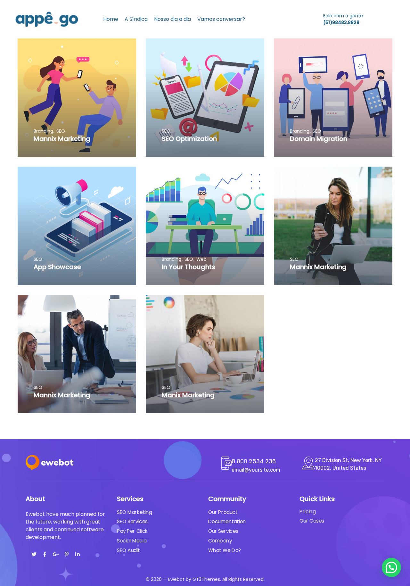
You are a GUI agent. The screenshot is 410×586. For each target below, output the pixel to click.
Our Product (222, 512)
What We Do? (224, 550)
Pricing (307, 511)
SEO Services (132, 521)
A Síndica (136, 19)
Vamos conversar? (221, 19)
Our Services (223, 531)
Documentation (227, 521)
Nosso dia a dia (172, 19)
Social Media (131, 540)
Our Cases (311, 520)
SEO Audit (128, 550)
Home (110, 19)
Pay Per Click (132, 531)
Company (220, 540)
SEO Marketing (134, 512)
